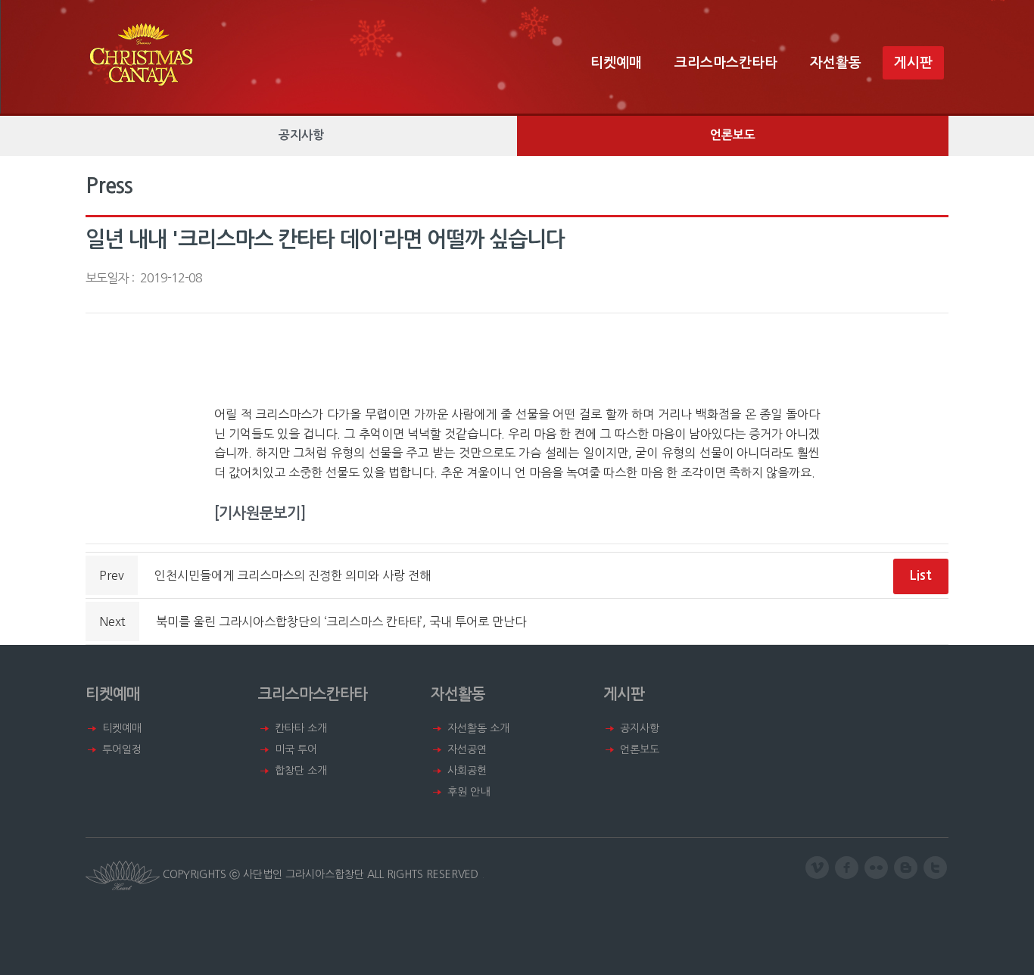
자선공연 (467, 749)
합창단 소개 (301, 770)
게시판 (913, 63)
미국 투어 (296, 749)
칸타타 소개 (301, 728)
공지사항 (301, 135)
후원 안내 (468, 792)
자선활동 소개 (478, 728)
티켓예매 (616, 63)
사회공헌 (467, 770)
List (920, 575)
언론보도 (732, 135)
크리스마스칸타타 (725, 63)
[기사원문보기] (260, 513)
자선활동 (835, 63)
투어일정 (122, 749)
